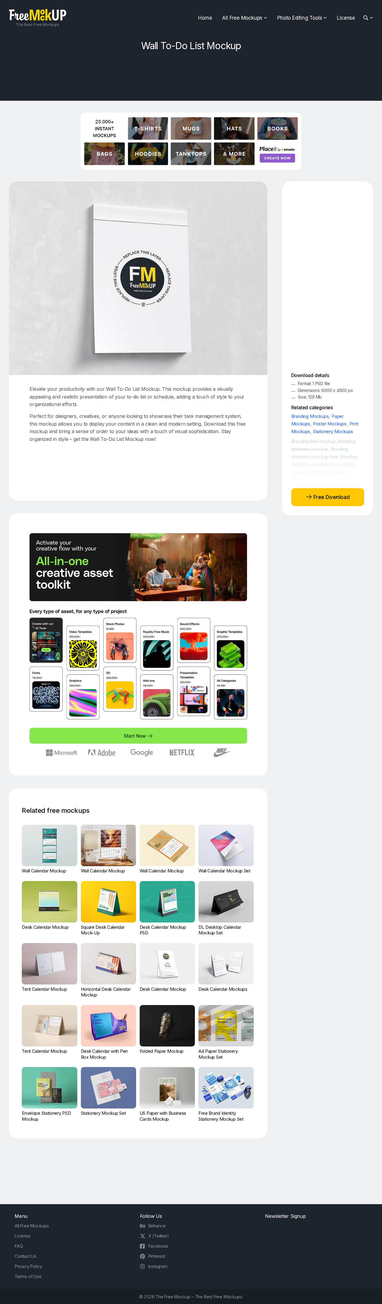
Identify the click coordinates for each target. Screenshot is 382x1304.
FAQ (19, 1246)
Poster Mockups (329, 424)
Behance (157, 1226)
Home (205, 18)
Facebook (158, 1246)
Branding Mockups (310, 416)
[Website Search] (366, 18)
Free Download (330, 497)
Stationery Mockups (333, 431)
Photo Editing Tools (299, 18)
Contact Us (25, 1256)
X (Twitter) (158, 1236)
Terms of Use (28, 1276)
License (346, 18)
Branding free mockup (313, 441)
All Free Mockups (242, 18)
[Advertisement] (191, 74)
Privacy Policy (28, 1266)
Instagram (157, 1266)
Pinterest (156, 1256)
